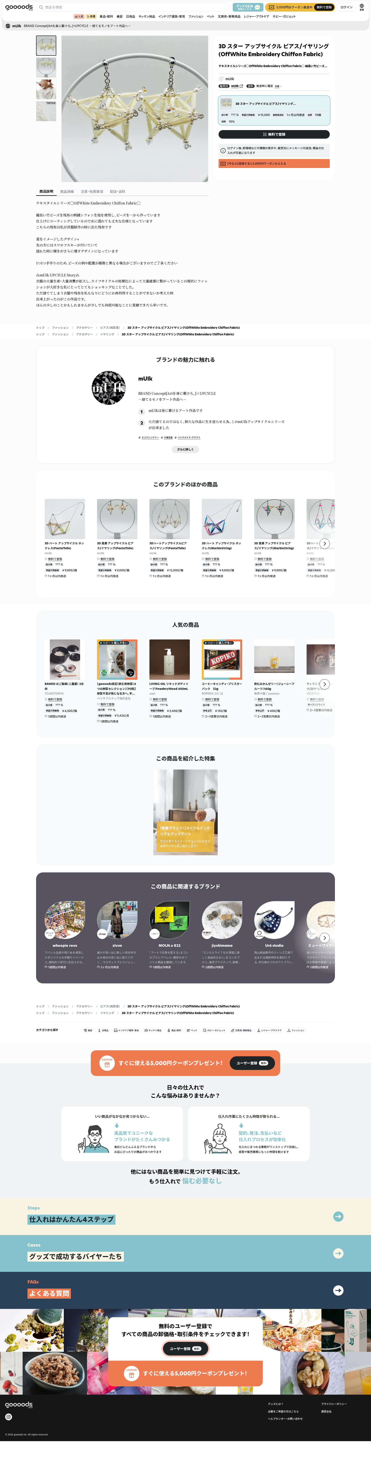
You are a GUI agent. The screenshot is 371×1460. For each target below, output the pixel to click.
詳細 (277, 86)
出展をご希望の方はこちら (283, 1411)
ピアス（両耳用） (110, 328)
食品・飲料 (106, 16)
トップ (40, 328)
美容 (120, 16)
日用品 (130, 16)
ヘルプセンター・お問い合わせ (285, 1419)
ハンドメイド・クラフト (189, 437)
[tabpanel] (122, 254)
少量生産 (168, 437)
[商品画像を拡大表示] (134, 109)
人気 (80, 16)
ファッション (196, 16)
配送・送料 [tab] (117, 191)
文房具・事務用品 (229, 16)
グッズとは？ (275, 1404)
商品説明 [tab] (46, 191)
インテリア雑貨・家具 (171, 16)
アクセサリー (84, 328)
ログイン (347, 7)
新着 (92, 16)
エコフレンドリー (150, 437)
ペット (210, 16)
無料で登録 (55, 559)
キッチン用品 (146, 16)
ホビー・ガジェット (284, 16)
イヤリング (107, 334)
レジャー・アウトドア (256, 16)
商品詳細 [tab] (67, 191)
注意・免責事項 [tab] (92, 191)
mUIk (235, 86)
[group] (252, 1063)
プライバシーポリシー (334, 1404)
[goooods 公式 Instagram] (8, 1416)
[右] (324, 544)
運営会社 (326, 1411)
